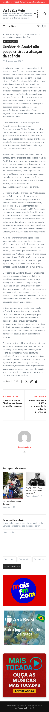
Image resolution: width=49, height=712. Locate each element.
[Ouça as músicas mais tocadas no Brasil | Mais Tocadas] (24, 675)
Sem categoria (15, 34)
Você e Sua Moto (14, 10)
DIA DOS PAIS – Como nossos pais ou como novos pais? (34, 490)
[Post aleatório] (38, 26)
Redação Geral (24, 447)
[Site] (24, 452)
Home (5, 34)
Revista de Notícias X (26, 708)
